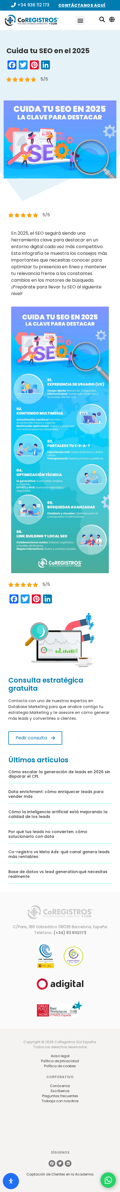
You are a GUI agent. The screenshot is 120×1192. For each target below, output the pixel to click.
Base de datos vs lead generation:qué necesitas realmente (57, 874)
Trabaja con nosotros (60, 1101)
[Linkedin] (68, 1163)
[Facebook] (52, 1163)
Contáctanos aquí (82, 5)
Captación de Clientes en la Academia (60, 1174)
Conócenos (60, 1085)
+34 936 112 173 (33, 5)
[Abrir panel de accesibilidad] (11, 1181)
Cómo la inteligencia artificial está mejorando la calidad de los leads (57, 814)
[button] (80, 20)
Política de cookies (60, 1066)
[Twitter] (60, 1163)
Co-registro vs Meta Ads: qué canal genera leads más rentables (59, 854)
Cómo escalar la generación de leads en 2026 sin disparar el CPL (59, 774)
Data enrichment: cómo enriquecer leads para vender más (56, 794)
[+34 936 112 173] (13, 5)
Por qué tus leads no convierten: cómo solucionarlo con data (47, 834)
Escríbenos (60, 1090)
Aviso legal (60, 1056)
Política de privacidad (60, 1061)
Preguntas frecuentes (60, 1096)
